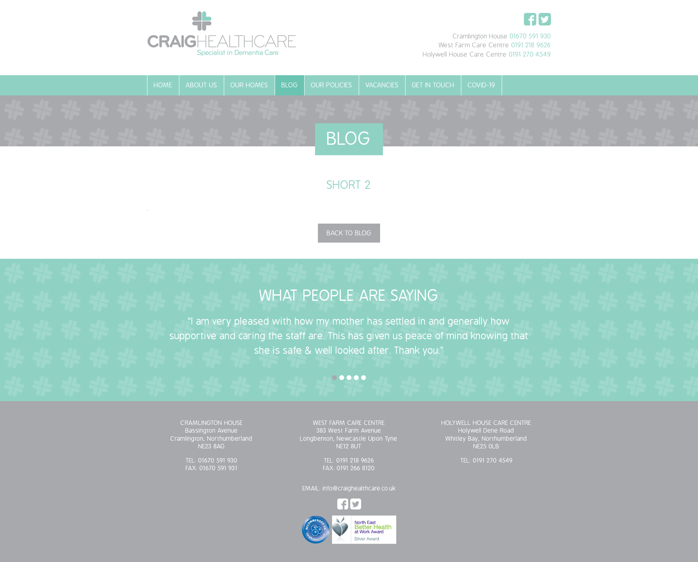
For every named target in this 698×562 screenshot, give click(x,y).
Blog (290, 85)
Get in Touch (433, 85)
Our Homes (249, 85)
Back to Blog (349, 233)
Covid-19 (481, 85)
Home (163, 85)
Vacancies (382, 85)
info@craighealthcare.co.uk (359, 488)
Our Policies (331, 85)
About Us (201, 85)
